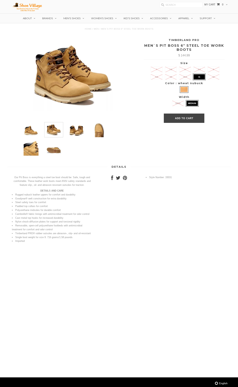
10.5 (185, 77)
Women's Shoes (102, 18)
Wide (178, 103)
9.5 (156, 77)
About (27, 18)
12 (213, 77)
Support (206, 18)
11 (199, 77)
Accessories (159, 18)
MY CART (213, 4)
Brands (47, 18)
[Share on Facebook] (112, 178)
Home (88, 29)
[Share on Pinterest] (125, 178)
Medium (192, 103)
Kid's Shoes (132, 18)
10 (171, 77)
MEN (96, 29)
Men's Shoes (72, 18)
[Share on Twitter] (118, 178)
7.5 (170, 69)
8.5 (199, 69)
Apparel (183, 18)
